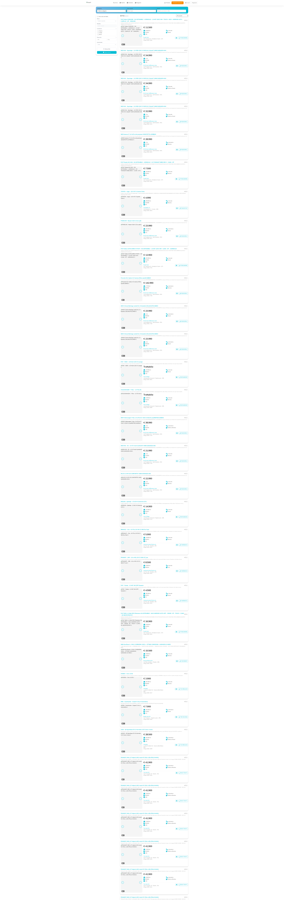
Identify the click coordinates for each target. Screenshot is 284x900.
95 (146, 628)
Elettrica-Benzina (172, 427)
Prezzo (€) (99, 37)
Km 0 (100, 34)
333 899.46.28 (183, 689)
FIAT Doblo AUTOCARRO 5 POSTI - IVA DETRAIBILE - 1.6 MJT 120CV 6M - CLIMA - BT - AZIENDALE (149, 249)
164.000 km (148, 709)
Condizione (99, 28)
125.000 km (148, 171)
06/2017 (147, 371)
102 (146, 657)
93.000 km (148, 30)
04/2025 (147, 288)
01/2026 (147, 144)
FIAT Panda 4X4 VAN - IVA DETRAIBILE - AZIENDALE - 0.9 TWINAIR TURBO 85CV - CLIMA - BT (147, 162)
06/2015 (147, 230)
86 (146, 175)
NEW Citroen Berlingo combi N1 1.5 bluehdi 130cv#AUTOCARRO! (139, 306)
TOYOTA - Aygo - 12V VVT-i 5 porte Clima (132, 191)
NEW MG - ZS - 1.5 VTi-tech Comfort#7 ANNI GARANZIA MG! (138, 446)
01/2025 (147, 116)
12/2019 (147, 655)
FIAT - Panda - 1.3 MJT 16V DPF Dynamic (132, 585)
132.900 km (148, 509)
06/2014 (147, 567)
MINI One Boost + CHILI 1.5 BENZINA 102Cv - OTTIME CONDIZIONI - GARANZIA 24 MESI (146, 644)
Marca (98, 18)
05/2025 (147, 767)
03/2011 (147, 595)
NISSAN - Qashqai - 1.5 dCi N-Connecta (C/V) (134, 501)
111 (146, 713)
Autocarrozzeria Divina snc (149, 544)
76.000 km (148, 653)
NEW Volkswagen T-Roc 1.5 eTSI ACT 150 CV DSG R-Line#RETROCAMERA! (142, 418)
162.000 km (148, 737)
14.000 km (148, 849)
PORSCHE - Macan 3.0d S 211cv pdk (131, 221)
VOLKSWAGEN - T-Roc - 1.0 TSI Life (131, 390)
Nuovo (100, 31)
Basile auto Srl (146, 716)
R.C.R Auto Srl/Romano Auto (150, 65)
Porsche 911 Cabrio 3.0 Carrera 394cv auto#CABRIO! (136, 278)
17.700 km (148, 286)
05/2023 (147, 399)
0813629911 (184, 66)
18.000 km (148, 765)
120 (146, 262)
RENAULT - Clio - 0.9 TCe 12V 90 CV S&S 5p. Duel (135, 529)
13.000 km (148, 821)
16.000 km (148, 793)
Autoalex (145, 688)
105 (146, 34)
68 (146, 204)
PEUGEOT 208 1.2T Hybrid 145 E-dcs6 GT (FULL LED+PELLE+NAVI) (140, 757)
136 (146, 62)
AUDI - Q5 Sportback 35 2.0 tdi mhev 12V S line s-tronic (137, 729)
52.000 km (148, 624)
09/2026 (147, 316)
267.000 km (148, 681)
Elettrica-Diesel (171, 60)
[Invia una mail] (176, 38)
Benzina (170, 144)
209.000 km (148, 201)
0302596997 (184, 661)
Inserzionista (99, 42)
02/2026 (147, 60)
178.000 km (148, 537)
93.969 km (148, 565)
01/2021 (147, 260)
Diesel (169, 32)
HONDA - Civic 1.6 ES (127, 674)
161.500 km (148, 229)
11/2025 (147, 455)
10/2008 (147, 202)
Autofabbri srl (146, 207)
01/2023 (147, 626)
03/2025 (147, 879)
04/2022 (147, 739)
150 (146, 429)
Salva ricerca (107, 52)
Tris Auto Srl (146, 772)
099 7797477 (184, 773)
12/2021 (147, 32)
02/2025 (147, 851)
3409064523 (184, 545)
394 (146, 289)
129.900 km (148, 370)
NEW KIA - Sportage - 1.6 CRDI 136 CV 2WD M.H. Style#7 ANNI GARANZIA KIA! (143, 50)
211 (146, 232)
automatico (170, 142)
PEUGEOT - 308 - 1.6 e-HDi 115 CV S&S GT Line (134, 557)
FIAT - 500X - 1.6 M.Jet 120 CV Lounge (132, 362)
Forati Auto (146, 37)
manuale (170, 30)
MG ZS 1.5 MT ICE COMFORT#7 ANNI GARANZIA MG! (136, 473)
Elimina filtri (107, 49)
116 (146, 457)
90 (146, 541)
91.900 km (148, 398)
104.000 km (148, 258)
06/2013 (147, 539)
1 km (147, 58)
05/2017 (147, 511)
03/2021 (147, 173)
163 (146, 741)
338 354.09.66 (183, 717)
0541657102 (184, 208)
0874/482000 (184, 377)
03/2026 (147, 483)
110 (146, 401)
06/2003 (147, 683)
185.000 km (148, 593)
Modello (99, 23)
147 (146, 146)
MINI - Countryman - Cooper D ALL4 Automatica (134, 701)
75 (146, 597)
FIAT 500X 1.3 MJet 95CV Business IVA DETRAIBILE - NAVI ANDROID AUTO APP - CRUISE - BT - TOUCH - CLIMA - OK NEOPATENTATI (152, 614)
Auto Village (146, 376)
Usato (100, 32)
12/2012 (147, 711)
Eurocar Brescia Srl (148, 660)
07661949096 (184, 38)
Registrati (194, 2)
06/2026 (147, 427)
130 (146, 317)
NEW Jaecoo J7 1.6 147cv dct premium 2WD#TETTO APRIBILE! (138, 134)
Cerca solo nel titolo (103, 16)
